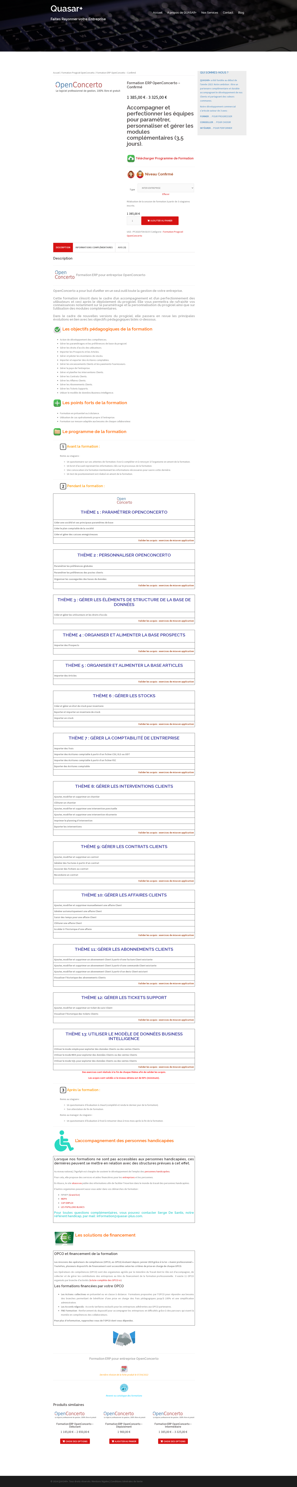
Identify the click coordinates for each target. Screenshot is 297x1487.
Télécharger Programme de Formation (165, 158)
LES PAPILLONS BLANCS (73, 1207)
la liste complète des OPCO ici (105, 1280)
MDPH (64, 1198)
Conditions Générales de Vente (127, 1481)
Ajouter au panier (161, 220)
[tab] (63, 247)
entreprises (129, 1177)
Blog (241, 12)
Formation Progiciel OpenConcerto (78, 72)
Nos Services (209, 12)
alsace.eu (77, 1183)
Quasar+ (67, 8)
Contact (228, 12)
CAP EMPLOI (67, 1202)
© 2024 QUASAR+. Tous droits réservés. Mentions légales (80, 1481)
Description (63, 247)
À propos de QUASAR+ (181, 12)
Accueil (157, 12)
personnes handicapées (157, 1171)
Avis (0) (122, 247)
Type (132, 189)
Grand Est (74, 1194)
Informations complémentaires (94, 247)
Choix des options (76, 1441)
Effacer (165, 194)
